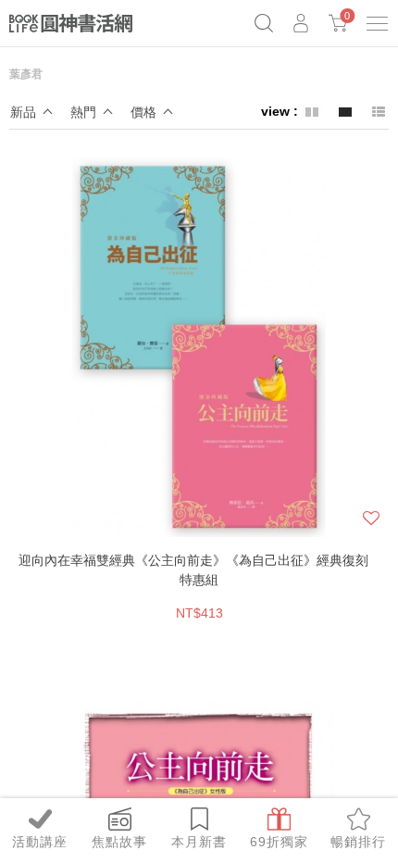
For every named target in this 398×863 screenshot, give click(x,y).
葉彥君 (26, 74)
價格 (143, 112)
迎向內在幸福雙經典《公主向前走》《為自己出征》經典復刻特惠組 (193, 570)
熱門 (83, 112)
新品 (23, 112)
